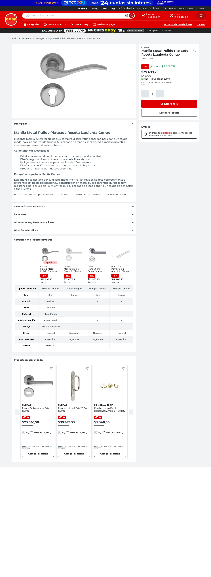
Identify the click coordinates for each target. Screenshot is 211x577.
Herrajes (40, 38)
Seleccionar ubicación (133, 47)
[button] (17, 412)
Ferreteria (26, 38)
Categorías (33, 24)
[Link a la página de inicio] (16, 38)
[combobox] (78, 16)
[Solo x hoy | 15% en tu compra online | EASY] (105, 30)
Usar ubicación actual (174, 47)
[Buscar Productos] (131, 15)
